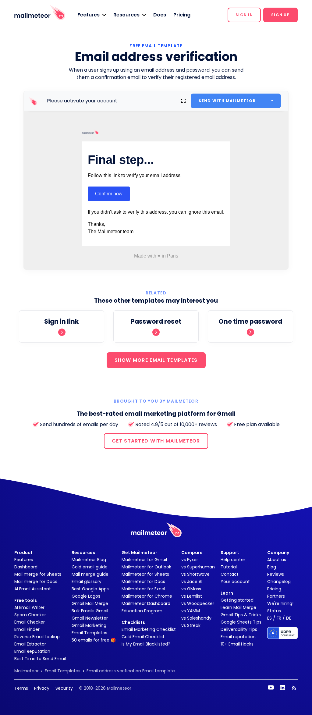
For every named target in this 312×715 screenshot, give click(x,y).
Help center (233, 560)
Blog (271, 567)
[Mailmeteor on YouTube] (271, 688)
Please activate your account (82, 100)
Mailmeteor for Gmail (144, 560)
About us (276, 560)
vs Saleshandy (196, 618)
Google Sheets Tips (241, 622)
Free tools (25, 600)
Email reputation (238, 637)
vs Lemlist (191, 596)
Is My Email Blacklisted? (146, 644)
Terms (21, 688)
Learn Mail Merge (238, 607)
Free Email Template (155, 46)
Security (64, 688)
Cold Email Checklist (143, 637)
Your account (235, 581)
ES (269, 618)
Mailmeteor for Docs (143, 581)
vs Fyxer (189, 560)
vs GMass (191, 589)
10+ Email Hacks (237, 644)
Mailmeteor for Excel (143, 589)
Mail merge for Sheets (37, 574)
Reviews (275, 574)
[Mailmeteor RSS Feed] (294, 688)
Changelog (279, 581)
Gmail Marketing (89, 625)
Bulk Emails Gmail (90, 611)
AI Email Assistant (32, 589)
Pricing (181, 14)
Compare (192, 553)
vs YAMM (190, 611)
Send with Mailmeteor (227, 100)
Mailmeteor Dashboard (146, 603)
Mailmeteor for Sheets (145, 574)
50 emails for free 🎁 (94, 640)
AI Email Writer (29, 607)
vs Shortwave (195, 574)
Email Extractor (30, 644)
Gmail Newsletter (90, 618)
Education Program (142, 611)
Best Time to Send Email (40, 659)
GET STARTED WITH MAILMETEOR (156, 440)
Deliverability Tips (239, 629)
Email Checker (29, 622)
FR (279, 618)
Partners (276, 596)
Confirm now (108, 193)
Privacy (41, 688)
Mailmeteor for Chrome (147, 596)
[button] (91, 15)
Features (23, 560)
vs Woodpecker (197, 603)
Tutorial (229, 567)
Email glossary (86, 581)
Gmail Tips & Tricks (241, 615)
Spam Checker (30, 615)
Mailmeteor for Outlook (146, 567)
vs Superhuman (198, 567)
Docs (159, 14)
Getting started (237, 600)
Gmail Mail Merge (90, 603)
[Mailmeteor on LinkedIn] (282, 688)
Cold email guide (90, 567)
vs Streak (190, 625)
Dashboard (25, 567)
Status (274, 611)
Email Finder (27, 629)
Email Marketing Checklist (149, 629)
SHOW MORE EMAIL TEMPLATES (156, 360)
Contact (230, 574)
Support (230, 553)
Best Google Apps (90, 589)
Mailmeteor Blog (89, 560)
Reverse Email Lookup (37, 637)
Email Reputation (32, 651)
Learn (227, 593)
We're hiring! (280, 603)
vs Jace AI (191, 581)
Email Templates (89, 633)
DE (288, 618)
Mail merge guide (90, 574)
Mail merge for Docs (35, 581)
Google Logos (86, 596)
